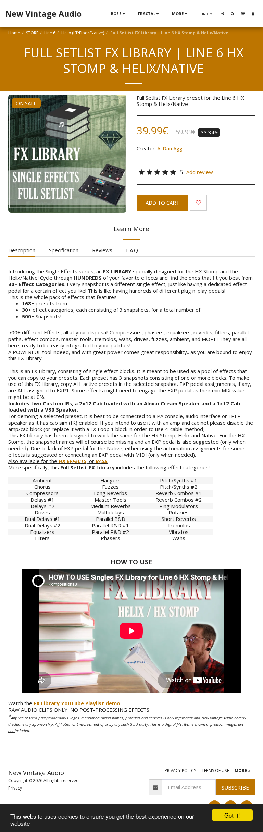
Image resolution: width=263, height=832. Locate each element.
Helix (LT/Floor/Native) (82, 33)
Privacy (15, 788)
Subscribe (235, 787)
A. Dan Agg (170, 148)
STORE (32, 33)
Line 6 (49, 33)
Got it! (232, 815)
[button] (222, 14)
